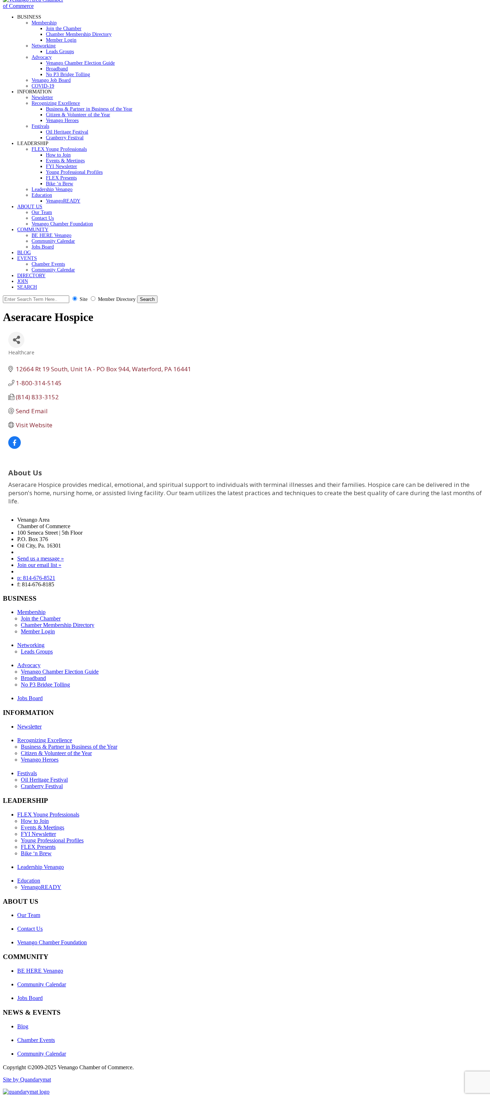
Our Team (42, 212)
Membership (44, 22)
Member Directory (117, 299)
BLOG (24, 252)
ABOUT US (29, 206)
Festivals (40, 126)
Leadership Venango (52, 189)
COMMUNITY (32, 229)
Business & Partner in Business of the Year (89, 109)
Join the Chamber (63, 28)
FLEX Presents (61, 178)
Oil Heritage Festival (67, 132)
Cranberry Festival (65, 137)
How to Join (58, 155)
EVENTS (27, 258)
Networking (44, 45)
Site (84, 299)
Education (42, 195)
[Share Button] (16, 340)
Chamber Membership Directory (79, 34)
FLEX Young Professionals (59, 149)
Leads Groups (60, 51)
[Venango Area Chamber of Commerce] (35, 6)
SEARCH (27, 287)
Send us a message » (40, 558)
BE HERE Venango (51, 235)
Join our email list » (39, 565)
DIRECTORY (31, 275)
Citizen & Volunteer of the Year (78, 114)
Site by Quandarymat (27, 1079)
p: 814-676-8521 (36, 578)
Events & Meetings (65, 160)
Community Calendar (53, 241)
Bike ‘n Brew (59, 183)
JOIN (22, 281)
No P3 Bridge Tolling (68, 74)
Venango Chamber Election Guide (80, 63)
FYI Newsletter (61, 166)
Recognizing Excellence (56, 103)
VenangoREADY (63, 201)
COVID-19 (43, 86)
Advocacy (42, 57)
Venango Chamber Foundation (62, 224)
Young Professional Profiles (74, 172)
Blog (22, 1026)
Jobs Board (43, 247)
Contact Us (43, 218)
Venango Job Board (51, 80)
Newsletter (42, 97)
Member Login (61, 40)
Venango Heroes (62, 120)
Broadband (57, 68)
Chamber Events (48, 264)
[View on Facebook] (14, 446)
